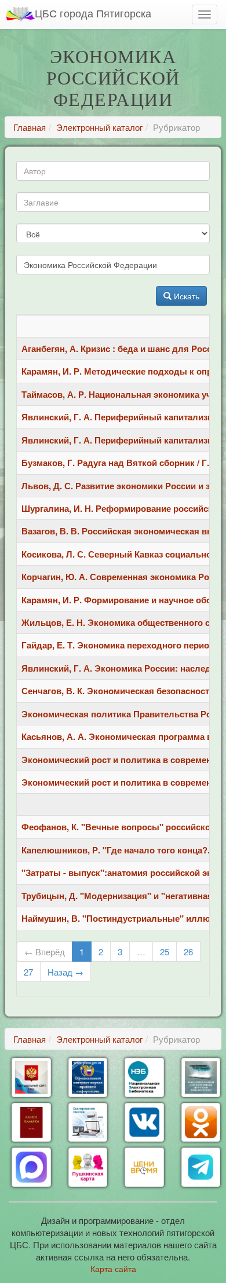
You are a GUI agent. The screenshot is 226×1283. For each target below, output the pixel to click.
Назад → (65, 972)
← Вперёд (44, 951)
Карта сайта (113, 1268)
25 (164, 951)
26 (188, 951)
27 (28, 972)
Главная (29, 127)
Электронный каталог (99, 127)
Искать (185, 296)
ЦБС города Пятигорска (93, 12)
